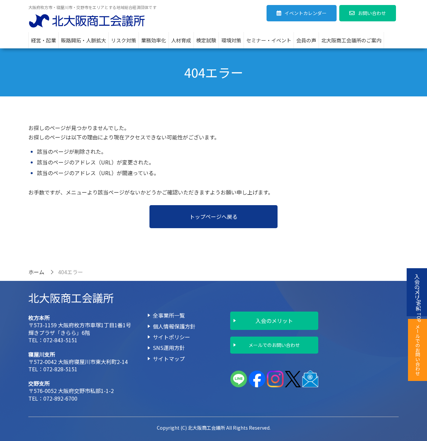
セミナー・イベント (268, 40)
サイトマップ (169, 359)
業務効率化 (153, 40)
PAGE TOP (419, 311)
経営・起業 (43, 40)
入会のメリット (274, 321)
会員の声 (306, 40)
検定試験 (206, 40)
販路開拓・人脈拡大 (83, 40)
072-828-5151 (60, 369)
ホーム (36, 272)
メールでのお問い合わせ (274, 345)
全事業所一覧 (169, 315)
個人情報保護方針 (174, 326)
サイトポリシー (171, 337)
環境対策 (231, 40)
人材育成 (181, 40)
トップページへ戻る (213, 216)
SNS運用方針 (169, 348)
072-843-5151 (60, 340)
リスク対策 (123, 40)
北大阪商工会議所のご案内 (351, 40)
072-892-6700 (60, 398)
